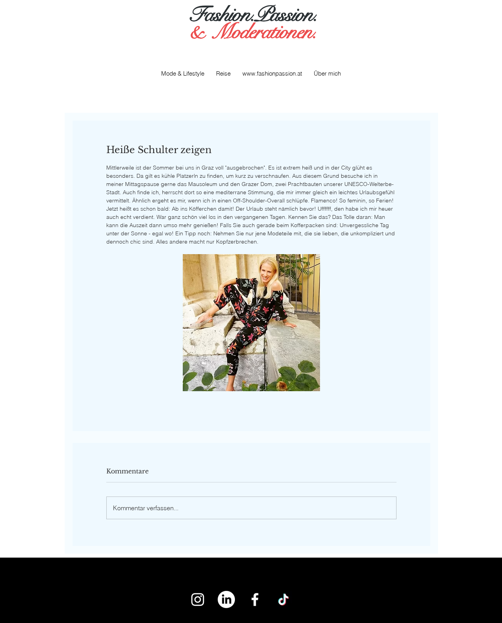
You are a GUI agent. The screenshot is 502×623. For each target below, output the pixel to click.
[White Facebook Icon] (255, 599)
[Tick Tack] (283, 599)
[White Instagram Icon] (197, 599)
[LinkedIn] (226, 599)
